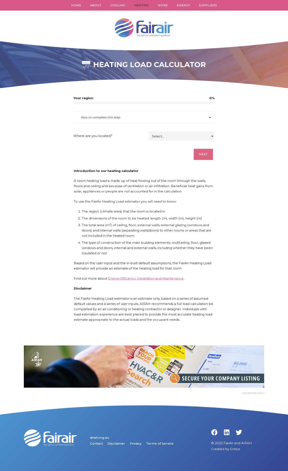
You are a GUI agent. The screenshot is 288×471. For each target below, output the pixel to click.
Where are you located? (92, 136)
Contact (96, 443)
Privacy (135, 443)
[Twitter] (239, 432)
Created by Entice (225, 449)
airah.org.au (99, 438)
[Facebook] (214, 432)
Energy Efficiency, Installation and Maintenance (146, 278)
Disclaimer (116, 443)
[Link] (144, 27)
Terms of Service (160, 443)
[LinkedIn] (226, 432)
